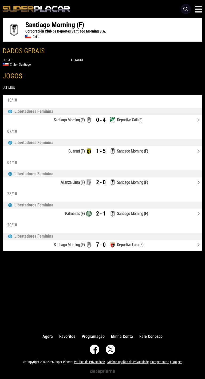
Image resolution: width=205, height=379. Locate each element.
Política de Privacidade (89, 362)
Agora (47, 336)
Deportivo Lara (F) (130, 244)
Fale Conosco (151, 336)
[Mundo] (102, 111)
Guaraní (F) (76, 151)
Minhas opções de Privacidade (128, 362)
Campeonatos (159, 362)
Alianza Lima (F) (73, 182)
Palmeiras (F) (75, 213)
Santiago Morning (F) (69, 119)
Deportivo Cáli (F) (129, 119)
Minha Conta (122, 336)
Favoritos (67, 336)
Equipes (177, 362)
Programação (93, 336)
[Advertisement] (102, 291)
